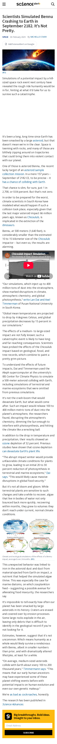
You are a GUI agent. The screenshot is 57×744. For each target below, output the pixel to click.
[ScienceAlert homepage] (28, 4)
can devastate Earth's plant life (21, 451)
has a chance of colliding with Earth (23, 182)
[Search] (53, 4)
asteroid (38, 140)
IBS (32, 559)
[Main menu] (4, 4)
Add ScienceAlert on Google (21, 44)
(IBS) (4, 72)
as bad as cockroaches (23, 694)
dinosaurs (8, 225)
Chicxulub (33, 217)
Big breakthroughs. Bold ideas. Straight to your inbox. (32, 716)
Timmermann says (34, 669)
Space (5, 36)
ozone (6, 443)
